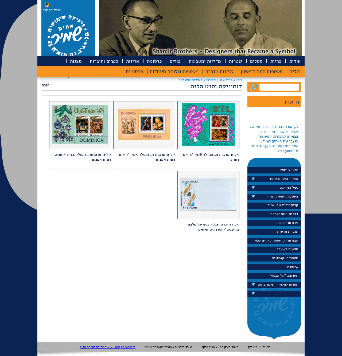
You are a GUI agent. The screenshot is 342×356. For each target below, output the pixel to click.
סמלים (256, 61)
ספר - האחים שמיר (283, 178)
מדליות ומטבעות (205, 61)
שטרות (235, 61)
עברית (57, 10)
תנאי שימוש (289, 169)
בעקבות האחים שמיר (282, 196)
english (47, 10)
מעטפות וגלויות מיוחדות (174, 71)
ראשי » (237, 80)
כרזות (275, 61)
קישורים (292, 266)
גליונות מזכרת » (212, 80)
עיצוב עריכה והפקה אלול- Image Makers (107, 347)
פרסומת (154, 61)
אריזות (132, 61)
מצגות (76, 61)
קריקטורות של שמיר (282, 205)
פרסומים (134, 71)
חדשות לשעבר (287, 249)
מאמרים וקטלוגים (285, 257)
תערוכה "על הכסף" (284, 275)
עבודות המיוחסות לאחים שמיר (275, 240)
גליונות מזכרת (219, 71)
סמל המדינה (289, 187)
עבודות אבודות (287, 222)
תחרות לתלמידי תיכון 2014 (278, 284)
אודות (295, 61)
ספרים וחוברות (104, 61)
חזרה (45, 85)
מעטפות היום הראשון (261, 71)
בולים (175, 61)
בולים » (227, 80)
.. (297, 293)
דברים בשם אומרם (284, 213)
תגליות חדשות (287, 231)
